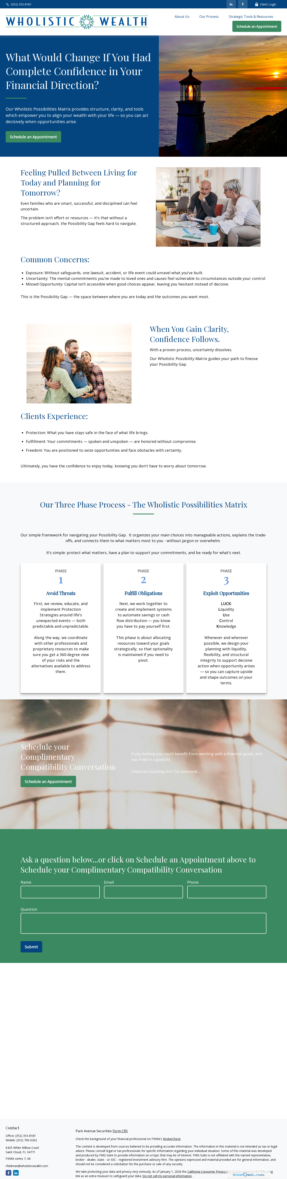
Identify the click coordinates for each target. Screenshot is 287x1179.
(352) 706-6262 (26, 1140)
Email (109, 882)
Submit (31, 946)
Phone (193, 882)
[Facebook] (243, 4)
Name (26, 882)
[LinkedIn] (231, 4)
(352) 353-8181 (21, 4)
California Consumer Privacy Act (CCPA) (214, 1172)
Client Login (268, 4)
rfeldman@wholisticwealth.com (27, 1166)
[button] (182, 16)
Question (29, 909)
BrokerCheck (171, 1139)
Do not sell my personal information (167, 1176)
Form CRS (120, 1131)
